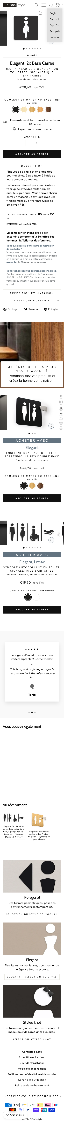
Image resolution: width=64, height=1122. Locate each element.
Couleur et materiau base (32, 101)
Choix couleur (32, 590)
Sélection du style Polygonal (32, 914)
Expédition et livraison (32, 293)
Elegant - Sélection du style (32, 976)
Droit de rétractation (32, 1062)
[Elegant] (32, 939)
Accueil (31, 55)
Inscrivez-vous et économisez (31, 1096)
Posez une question (32, 300)
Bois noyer (48, 109)
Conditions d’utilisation (32, 1079)
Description (32, 165)
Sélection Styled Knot (32, 1039)
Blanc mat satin (36, 597)
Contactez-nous (32, 1051)
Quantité (32, 136)
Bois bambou (32, 109)
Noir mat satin (15, 109)
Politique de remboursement (32, 1085)
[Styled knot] (32, 1001)
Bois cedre (40, 109)
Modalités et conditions (32, 1068)
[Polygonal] (32, 876)
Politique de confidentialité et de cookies (32, 1074)
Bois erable (23, 109)
